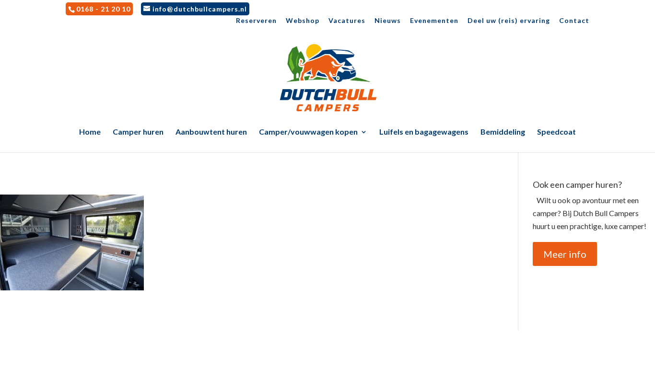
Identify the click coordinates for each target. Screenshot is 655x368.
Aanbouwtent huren (211, 132)
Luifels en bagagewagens (423, 132)
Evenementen (434, 20)
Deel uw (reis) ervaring (509, 20)
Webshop (302, 20)
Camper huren (138, 132)
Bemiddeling (502, 132)
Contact (574, 20)
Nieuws (387, 20)
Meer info (564, 254)
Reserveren (256, 20)
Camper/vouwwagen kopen (308, 132)
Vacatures (346, 20)
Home (90, 132)
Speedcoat (556, 132)
